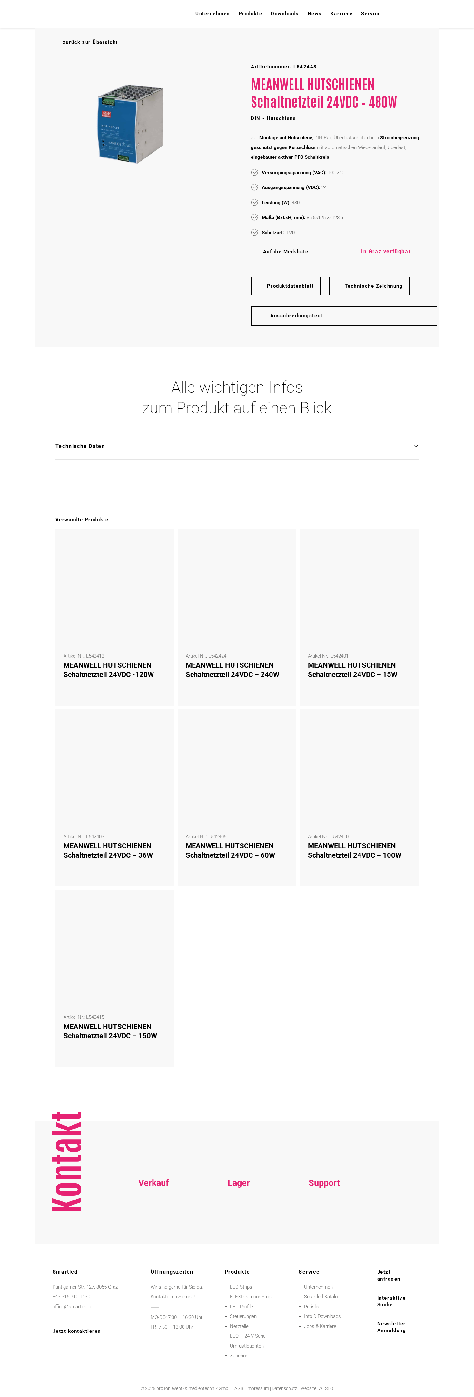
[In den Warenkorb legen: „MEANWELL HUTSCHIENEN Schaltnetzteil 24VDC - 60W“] (282, 722)
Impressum (257, 1388)
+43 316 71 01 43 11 (239, 1219)
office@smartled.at (73, 1307)
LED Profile (241, 1307)
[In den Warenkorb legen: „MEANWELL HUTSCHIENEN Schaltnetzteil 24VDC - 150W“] (160, 903)
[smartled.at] (60, 14)
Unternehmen (318, 1287)
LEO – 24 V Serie (248, 1336)
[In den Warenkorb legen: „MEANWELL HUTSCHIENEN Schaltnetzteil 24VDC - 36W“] (160, 722)
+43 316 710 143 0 (324, 1219)
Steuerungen (243, 1316)
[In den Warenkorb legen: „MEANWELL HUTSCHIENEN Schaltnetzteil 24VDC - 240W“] (282, 542)
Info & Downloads (322, 1316)
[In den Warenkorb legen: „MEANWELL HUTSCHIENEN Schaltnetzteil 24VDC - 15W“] (405, 542)
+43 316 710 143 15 (153, 1219)
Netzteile (239, 1326)
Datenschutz (284, 1388)
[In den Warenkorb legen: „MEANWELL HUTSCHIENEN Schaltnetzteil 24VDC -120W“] (160, 542)
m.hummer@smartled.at (324, 1238)
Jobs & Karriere (320, 1326)
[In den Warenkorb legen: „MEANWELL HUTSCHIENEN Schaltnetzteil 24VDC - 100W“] (405, 722)
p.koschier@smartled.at (239, 1229)
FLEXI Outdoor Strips (252, 1297)
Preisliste (313, 1307)
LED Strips (241, 1287)
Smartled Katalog (322, 1297)
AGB (238, 1388)
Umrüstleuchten (247, 1346)
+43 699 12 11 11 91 (153, 1229)
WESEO (325, 1388)
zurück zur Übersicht (90, 42)
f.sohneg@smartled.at (153, 1238)
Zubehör (238, 1356)
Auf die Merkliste (285, 252)
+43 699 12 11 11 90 (324, 1229)
